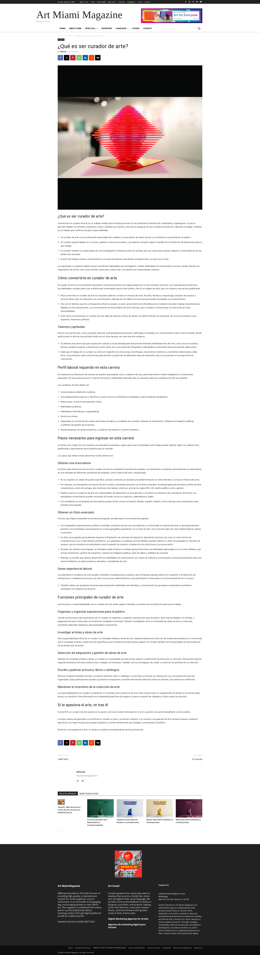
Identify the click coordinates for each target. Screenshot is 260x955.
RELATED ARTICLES (67, 794)
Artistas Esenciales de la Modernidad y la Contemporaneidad (97, 822)
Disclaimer (167, 948)
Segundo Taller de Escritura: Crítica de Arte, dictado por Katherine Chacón (69, 810)
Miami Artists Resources (183, 948)
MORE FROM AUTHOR (88, 794)
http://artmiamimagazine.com (87, 776)
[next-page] (63, 830)
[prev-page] (59, 830)
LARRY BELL (63, 759)
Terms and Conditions (137, 948)
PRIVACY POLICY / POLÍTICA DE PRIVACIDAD (109, 948)
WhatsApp (163, 896)
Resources (198, 948)
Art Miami (68, 36)
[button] (199, 28)
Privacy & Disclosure (83, 948)
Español (78, 36)
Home (60, 36)
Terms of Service (154, 948)
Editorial (63, 52)
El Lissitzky (197, 759)
